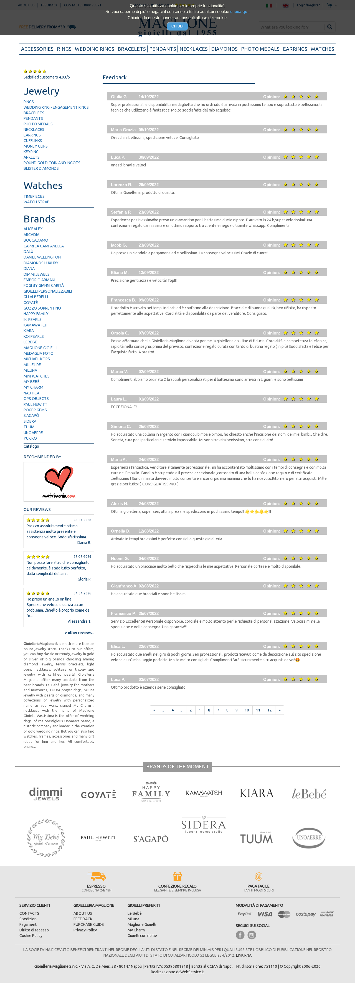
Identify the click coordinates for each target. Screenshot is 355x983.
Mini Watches (37, 376)
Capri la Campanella (44, 246)
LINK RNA (244, 955)
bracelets (132, 49)
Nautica (31, 393)
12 (269, 710)
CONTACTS (29, 913)
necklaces (193, 49)
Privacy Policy (85, 930)
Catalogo (31, 446)
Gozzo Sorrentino (42, 308)
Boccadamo (36, 240)
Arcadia (31, 234)
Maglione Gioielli (40, 348)
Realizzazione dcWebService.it (177, 972)
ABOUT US (82, 913)
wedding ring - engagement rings (56, 107)
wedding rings (94, 49)
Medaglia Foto (39, 353)
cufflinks (33, 140)
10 (247, 710)
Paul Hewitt (35, 404)
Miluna (30, 370)
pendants (162, 49)
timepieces (34, 196)
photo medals (260, 49)
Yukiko (30, 438)
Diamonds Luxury (41, 263)
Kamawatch (35, 325)
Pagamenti (28, 924)
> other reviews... (79, 632)
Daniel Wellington (42, 257)
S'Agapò (31, 415)
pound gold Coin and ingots (52, 163)
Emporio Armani (39, 280)
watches (322, 49)
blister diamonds (41, 168)
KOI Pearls (34, 336)
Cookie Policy (30, 935)
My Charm (33, 387)
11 (258, 710)
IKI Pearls (33, 319)
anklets (32, 157)
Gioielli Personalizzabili (48, 291)
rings (64, 49)
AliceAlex (33, 229)
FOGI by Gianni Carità (44, 285)
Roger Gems (35, 410)
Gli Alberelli (36, 297)
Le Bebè (135, 913)
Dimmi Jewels (37, 274)
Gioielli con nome (142, 935)
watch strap (36, 202)
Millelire (32, 365)
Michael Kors (37, 359)
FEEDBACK (82, 919)
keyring (31, 152)
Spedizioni (28, 919)
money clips (36, 146)
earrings (295, 49)
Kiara (29, 330)
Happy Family (36, 313)
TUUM (29, 427)
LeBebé (30, 342)
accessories (38, 49)
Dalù (28, 251)
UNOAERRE (33, 432)
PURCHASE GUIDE (88, 924)
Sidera (30, 421)
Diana (29, 268)
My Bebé (32, 381)
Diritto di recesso (34, 930)
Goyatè (31, 302)
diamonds (224, 49)
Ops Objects (36, 398)
